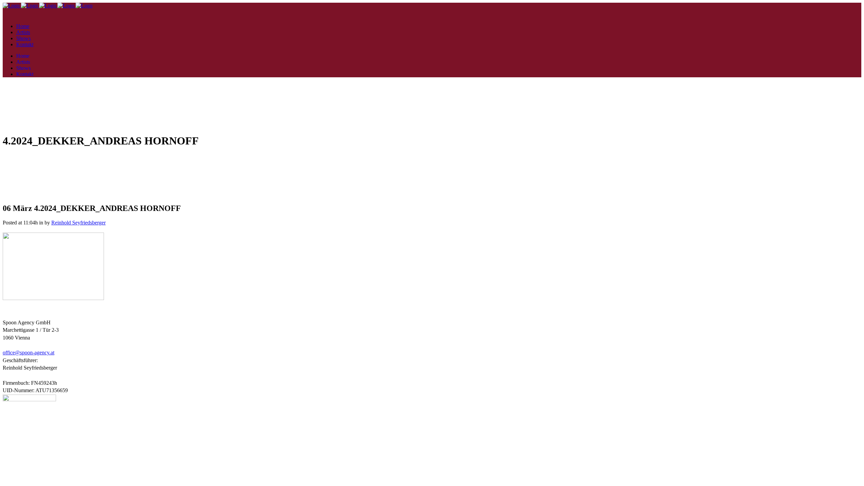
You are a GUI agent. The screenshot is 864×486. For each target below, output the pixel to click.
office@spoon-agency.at (28, 352)
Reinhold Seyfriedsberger (78, 222)
